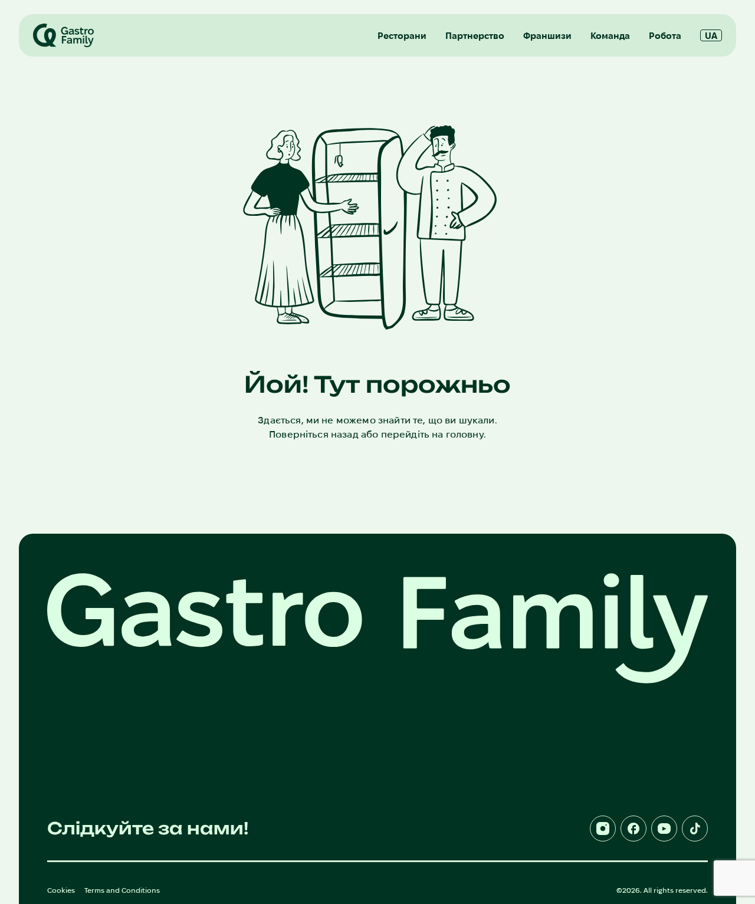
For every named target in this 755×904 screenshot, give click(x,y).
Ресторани (402, 35)
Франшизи (547, 35)
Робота (665, 35)
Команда (610, 35)
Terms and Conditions (122, 890)
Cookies (61, 890)
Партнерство (474, 35)
